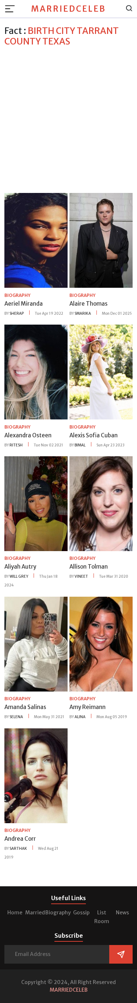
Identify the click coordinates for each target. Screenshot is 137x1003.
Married (35, 912)
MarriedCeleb (68, 9)
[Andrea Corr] (36, 775)
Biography (58, 912)
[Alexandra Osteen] (36, 371)
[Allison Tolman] (101, 503)
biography (17, 295)
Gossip (81, 912)
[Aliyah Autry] (36, 503)
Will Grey (18, 576)
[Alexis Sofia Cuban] (101, 371)
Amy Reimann (87, 707)
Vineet (81, 576)
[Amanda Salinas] (36, 643)
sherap (16, 313)
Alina (80, 717)
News (122, 912)
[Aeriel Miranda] (36, 240)
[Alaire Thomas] (101, 240)
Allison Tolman (88, 566)
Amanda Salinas (25, 707)
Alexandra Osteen (28, 435)
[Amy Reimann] (101, 643)
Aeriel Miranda (23, 303)
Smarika (83, 313)
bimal (80, 445)
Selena (16, 717)
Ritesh (16, 445)
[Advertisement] (68, 118)
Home (14, 912)
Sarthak (18, 848)
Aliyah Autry (20, 566)
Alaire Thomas (88, 303)
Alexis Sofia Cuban (93, 435)
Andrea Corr (20, 838)
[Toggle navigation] (12, 9)
